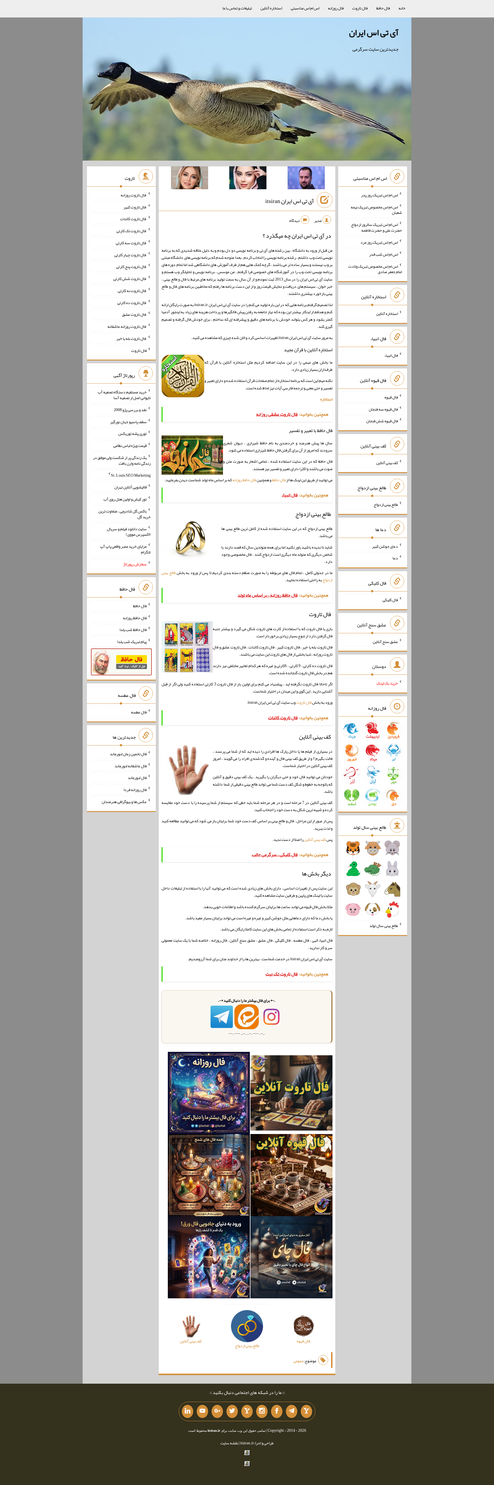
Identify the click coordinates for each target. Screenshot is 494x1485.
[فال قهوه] (291, 1176)
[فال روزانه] (209, 1094)
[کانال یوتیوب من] (202, 1411)
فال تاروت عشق (134, 314)
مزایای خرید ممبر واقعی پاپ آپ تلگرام (125, 549)
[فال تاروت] (291, 1094)
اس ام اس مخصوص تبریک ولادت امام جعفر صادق (375, 269)
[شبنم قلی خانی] (189, 179)
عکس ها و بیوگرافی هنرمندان (124, 802)
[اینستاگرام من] (262, 1411)
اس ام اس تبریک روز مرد (379, 242)
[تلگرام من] (291, 1411)
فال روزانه (336, 8)
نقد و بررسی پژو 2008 (130, 410)
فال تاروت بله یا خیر (131, 338)
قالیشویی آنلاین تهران (130, 487)
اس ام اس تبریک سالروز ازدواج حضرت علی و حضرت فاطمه (376, 227)
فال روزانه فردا (135, 790)
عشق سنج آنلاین (385, 641)
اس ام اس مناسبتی (305, 8)
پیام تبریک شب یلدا (132, 642)
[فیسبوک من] (276, 1411)
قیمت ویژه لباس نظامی (130, 445)
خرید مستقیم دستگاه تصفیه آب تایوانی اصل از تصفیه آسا (124, 395)
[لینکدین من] (187, 1411)
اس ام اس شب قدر (383, 254)
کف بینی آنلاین (315, 839)
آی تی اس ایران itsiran (289, 201)
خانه (402, 8)
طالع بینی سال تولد (383, 926)
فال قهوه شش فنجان (382, 421)
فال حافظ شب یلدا (133, 630)
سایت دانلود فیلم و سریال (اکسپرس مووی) (129, 531)
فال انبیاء (391, 355)
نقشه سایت (229, 1443)
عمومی (298, 1361)
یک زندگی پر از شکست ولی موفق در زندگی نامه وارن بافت (122, 460)
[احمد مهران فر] (306, 179)
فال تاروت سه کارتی (131, 243)
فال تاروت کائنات (133, 219)
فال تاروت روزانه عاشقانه (127, 326)
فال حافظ (383, 8)
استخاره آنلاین (271, 8)
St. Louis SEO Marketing (131, 475)
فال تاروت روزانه (134, 195)
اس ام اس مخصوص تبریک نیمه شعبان (376, 209)
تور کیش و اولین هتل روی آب (125, 499)
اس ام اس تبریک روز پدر (379, 195)
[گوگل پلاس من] (217, 1411)
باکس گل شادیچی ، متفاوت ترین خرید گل (124, 514)
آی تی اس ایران (374, 32)
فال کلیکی (390, 600)
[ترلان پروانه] (247, 179)
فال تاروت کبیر (135, 207)
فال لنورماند (137, 778)
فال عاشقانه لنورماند (131, 766)
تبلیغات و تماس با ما (237, 8)
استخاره (326, 399)
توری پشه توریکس (132, 433)
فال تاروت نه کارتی (132, 291)
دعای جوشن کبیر (385, 546)
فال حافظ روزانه (244, 480)
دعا (395, 558)
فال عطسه (139, 712)
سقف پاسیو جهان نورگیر (128, 421)
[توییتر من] (232, 1411)
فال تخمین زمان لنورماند (128, 754)
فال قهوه (391, 397)
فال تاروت (360, 8)
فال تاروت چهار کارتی (130, 255)
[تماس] (247, 1411)
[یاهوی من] (306, 1411)
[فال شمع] (209, 1176)
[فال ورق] (209, 1259)
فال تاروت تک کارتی (131, 231)
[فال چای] (291, 1259)
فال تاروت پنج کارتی (131, 267)
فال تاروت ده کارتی (132, 302)
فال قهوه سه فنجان (383, 409)
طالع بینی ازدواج (386, 504)
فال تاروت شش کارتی (130, 279)
